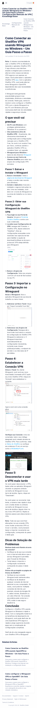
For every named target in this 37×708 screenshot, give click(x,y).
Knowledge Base (6, 25)
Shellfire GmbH (24, 705)
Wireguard (27, 155)
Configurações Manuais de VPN (17, 24)
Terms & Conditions (8, 702)
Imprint (27, 696)
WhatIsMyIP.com (17, 449)
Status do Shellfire (13, 444)
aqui (16, 80)
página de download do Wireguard (19, 178)
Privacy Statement (7, 699)
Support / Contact (18, 696)
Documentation (6, 696)
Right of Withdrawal (20, 699)
